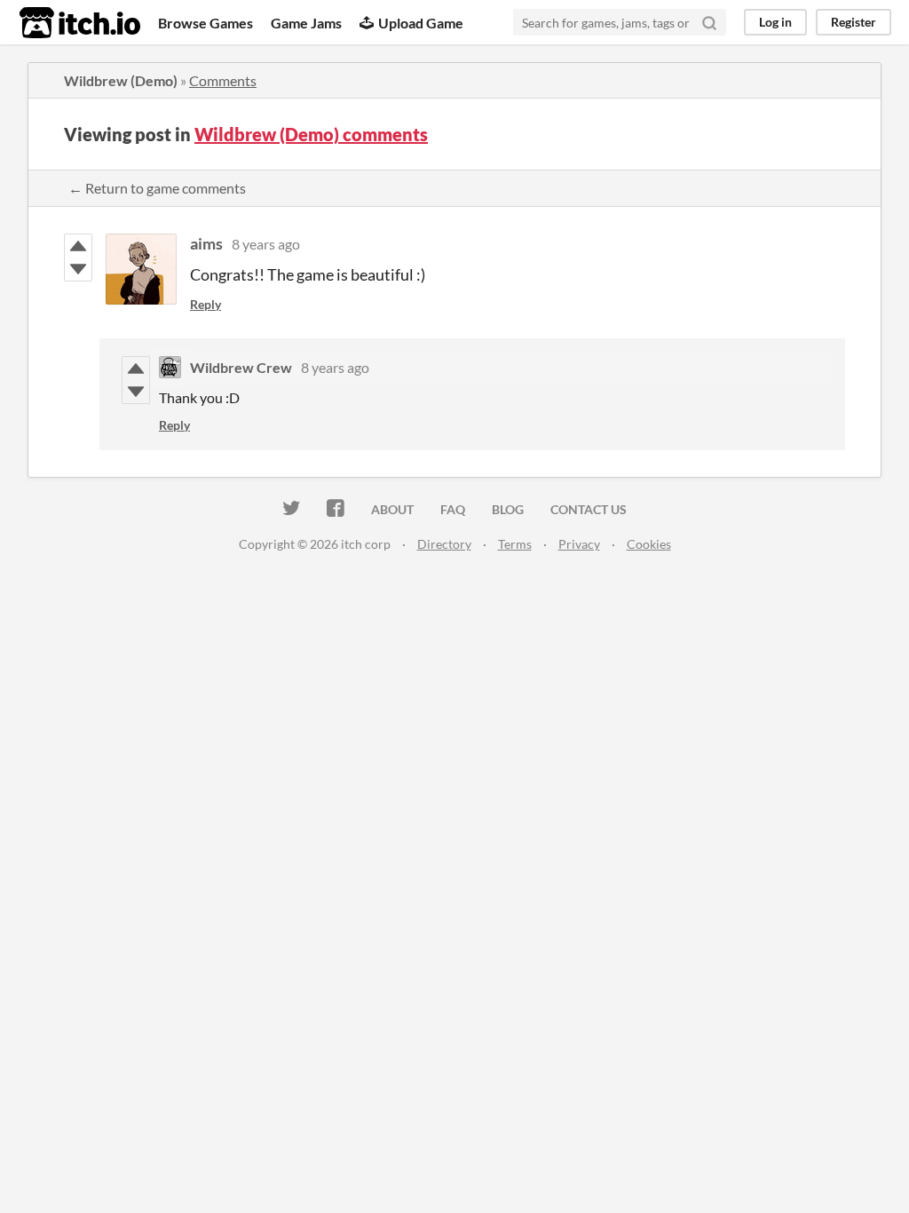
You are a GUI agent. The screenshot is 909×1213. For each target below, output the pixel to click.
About (392, 509)
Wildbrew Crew (241, 367)
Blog (508, 509)
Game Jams (306, 22)
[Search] (709, 22)
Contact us (588, 509)
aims (206, 243)
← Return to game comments (157, 187)
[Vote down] (78, 269)
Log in (775, 21)
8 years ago (266, 243)
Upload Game (420, 22)
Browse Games (205, 22)
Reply (205, 304)
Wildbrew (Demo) (121, 80)
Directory (444, 543)
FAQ (452, 509)
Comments (223, 80)
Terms (515, 543)
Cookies (649, 543)
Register (853, 21)
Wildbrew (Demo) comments (311, 134)
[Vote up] (78, 246)
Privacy (579, 543)
